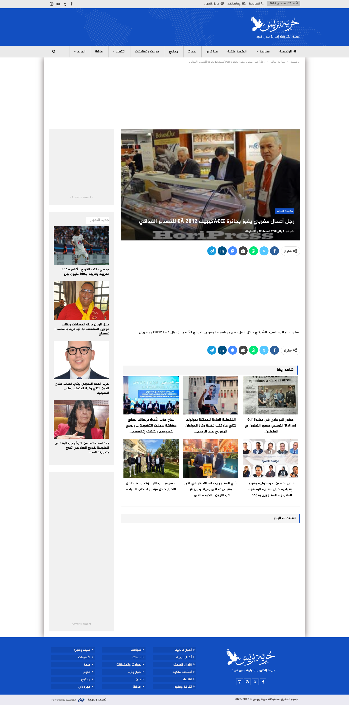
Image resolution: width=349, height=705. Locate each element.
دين (138, 679)
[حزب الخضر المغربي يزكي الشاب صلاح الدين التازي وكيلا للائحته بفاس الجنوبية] (81, 360)
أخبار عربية (184, 657)
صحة (86, 664)
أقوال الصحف (182, 664)
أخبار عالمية (183, 650)
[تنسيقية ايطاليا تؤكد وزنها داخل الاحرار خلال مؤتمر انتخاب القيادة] (151, 458)
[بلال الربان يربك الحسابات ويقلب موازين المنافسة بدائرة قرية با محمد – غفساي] (81, 300)
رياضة (99, 51)
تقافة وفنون (183, 686)
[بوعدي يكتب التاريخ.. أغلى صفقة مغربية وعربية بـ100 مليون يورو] (81, 245)
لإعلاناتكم (234, 3)
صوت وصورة (82, 650)
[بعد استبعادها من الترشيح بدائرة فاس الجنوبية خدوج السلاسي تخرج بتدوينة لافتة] (81, 419)
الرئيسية (285, 51)
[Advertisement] (135, 26)
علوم (86, 672)
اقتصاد (120, 51)
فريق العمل (211, 3)
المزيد (81, 51)
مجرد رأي (84, 686)
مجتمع (173, 51)
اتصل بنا (254, 3)
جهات (192, 51)
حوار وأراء (134, 672)
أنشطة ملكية (237, 51)
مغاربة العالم (285, 211)
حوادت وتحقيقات (147, 51)
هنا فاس (212, 51)
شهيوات (84, 657)
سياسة (264, 51)
